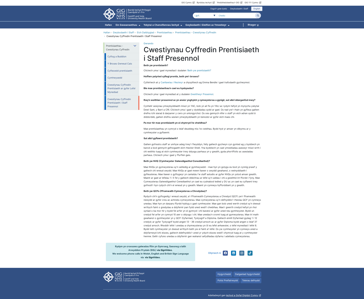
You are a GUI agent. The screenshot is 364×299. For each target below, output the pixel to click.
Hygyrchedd (224, 274)
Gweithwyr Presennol (202, 94)
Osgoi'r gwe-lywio (218, 8)
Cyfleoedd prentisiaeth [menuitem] (119, 70)
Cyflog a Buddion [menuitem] (116, 56)
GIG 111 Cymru (251, 2)
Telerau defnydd (251, 280)
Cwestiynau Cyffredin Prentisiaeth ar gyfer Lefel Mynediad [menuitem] (121, 88)
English (257, 8)
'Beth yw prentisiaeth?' (199, 70)
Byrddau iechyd (204, 2)
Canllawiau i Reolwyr (172, 82)
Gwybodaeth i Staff (239, 8)
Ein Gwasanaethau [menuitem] (126, 24)
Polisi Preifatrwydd (228, 280)
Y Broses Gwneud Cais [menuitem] (119, 63)
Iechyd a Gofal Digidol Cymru (242, 295)
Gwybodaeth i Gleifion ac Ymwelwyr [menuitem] (205, 24)
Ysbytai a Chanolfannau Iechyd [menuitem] (161, 24)
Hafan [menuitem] (108, 24)
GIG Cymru (186, 2)
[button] (225, 253)
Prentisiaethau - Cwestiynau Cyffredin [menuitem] (117, 47)
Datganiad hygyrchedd (247, 274)
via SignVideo (164, 250)
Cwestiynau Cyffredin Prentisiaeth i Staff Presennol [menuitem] (119, 103)
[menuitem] (139, 25)
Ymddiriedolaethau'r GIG (228, 2)
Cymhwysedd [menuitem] (114, 77)
